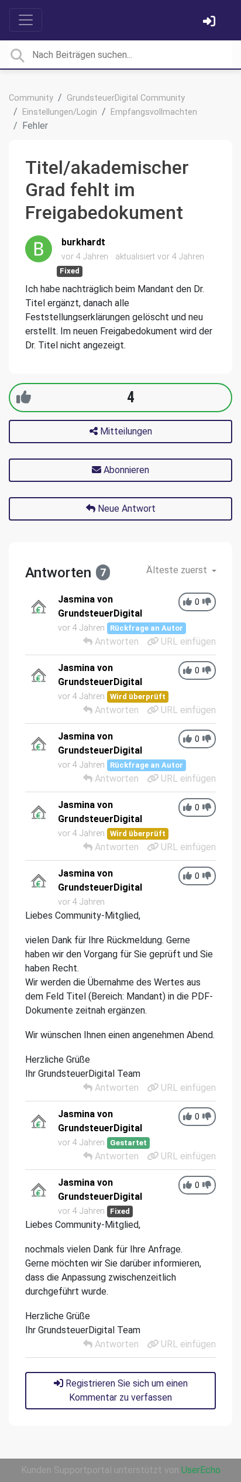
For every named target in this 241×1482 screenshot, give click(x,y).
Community (31, 98)
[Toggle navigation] (25, 20)
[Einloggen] (210, 23)
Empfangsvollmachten (154, 112)
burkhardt (83, 242)
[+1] (23, 397)
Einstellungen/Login (59, 112)
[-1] (206, 602)
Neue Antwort (125, 508)
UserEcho (201, 1470)
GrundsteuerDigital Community (126, 98)
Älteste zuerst (177, 570)
